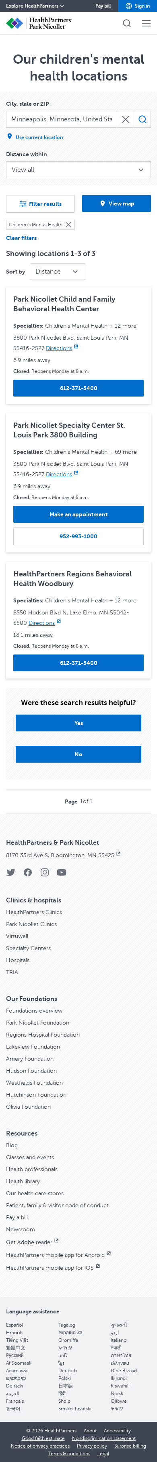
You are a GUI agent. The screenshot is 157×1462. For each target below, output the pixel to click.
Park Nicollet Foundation (37, 1023)
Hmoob (14, 1332)
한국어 (13, 1409)
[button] (137, 6)
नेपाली (116, 1348)
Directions (59, 348)
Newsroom (20, 1229)
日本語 (65, 1386)
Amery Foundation (30, 1059)
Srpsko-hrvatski (74, 1409)
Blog (12, 1145)
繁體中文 (15, 1348)
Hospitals (17, 960)
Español (14, 1325)
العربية (12, 1393)
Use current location (39, 137)
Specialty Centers (28, 948)
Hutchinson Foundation (36, 1095)
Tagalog (66, 1325)
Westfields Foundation (34, 1083)
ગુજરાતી (119, 1325)
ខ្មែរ (61, 1363)
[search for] (142, 119)
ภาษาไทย (121, 1355)
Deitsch (14, 1386)
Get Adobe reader (29, 1242)
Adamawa (16, 1370)
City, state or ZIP (27, 104)
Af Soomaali (18, 1363)
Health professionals (32, 1169)
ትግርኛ (117, 1409)
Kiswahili (120, 1386)
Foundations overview (34, 1011)
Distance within (26, 154)
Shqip (64, 1401)
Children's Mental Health (35, 225)
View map (121, 203)
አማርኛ (65, 1348)
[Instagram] (45, 875)
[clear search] (125, 119)
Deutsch (67, 1370)
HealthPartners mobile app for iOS (50, 1268)
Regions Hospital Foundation (43, 1035)
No (78, 754)
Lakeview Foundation (33, 1047)
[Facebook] (28, 875)
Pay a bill (17, 1217)
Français (15, 1401)
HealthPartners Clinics (34, 912)
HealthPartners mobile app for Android (55, 1255)
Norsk (117, 1393)
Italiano (118, 1340)
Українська (70, 1332)
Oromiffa (68, 1340)
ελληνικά (120, 1363)
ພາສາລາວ (16, 1378)
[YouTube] (61, 875)
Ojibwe (119, 1401)
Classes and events (30, 1157)
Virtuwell (17, 936)
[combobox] (61, 119)
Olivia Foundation (28, 1107)
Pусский (15, 1355)
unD (63, 1355)
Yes (78, 723)
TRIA (12, 972)
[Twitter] (11, 875)
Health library (23, 1181)
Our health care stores (35, 1193)
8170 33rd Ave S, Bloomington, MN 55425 (60, 855)
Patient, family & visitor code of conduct (57, 1205)
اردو (115, 1332)
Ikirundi (119, 1378)
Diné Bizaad (124, 1370)
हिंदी (62, 1393)
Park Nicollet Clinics (31, 924)
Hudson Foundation (31, 1071)
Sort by (15, 271)
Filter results (45, 204)
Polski (64, 1378)
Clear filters (21, 238)
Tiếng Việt (17, 1340)
